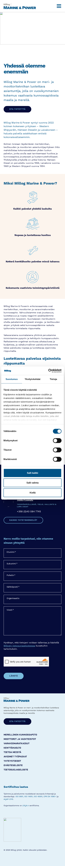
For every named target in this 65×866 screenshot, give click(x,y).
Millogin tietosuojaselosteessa (19, 646)
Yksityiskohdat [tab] (32, 379)
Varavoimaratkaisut (16, 743)
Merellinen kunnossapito (20, 734)
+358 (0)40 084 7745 (29, 511)
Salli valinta (32, 482)
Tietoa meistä (12, 752)
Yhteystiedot (12, 761)
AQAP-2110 (8, 799)
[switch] (57, 440)
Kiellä (33, 492)
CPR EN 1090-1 (50, 796)
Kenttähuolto (12, 748)
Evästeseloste (13, 765)
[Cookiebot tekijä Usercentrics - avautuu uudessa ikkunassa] (48, 371)
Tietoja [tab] (53, 379)
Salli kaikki (32, 473)
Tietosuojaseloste (16, 769)
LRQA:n (25, 805)
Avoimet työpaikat (15, 756)
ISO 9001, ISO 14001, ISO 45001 (28, 796)
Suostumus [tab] (12, 379)
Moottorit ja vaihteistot (20, 739)
